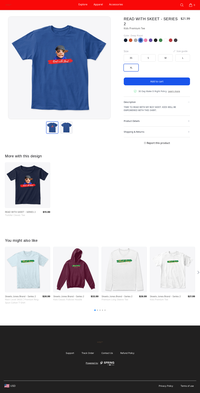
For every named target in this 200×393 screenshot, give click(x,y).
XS (131, 57)
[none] (180, 51)
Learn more (174, 91)
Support (70, 353)
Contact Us (107, 353)
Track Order (88, 353)
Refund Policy (127, 353)
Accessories (116, 4)
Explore (82, 4)
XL (131, 67)
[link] (27, 185)
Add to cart (156, 81)
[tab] (52, 127)
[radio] (131, 58)
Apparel (98, 4)
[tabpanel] (59, 67)
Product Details (132, 120)
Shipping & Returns (134, 131)
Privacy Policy (166, 386)
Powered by (92, 363)
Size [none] (126, 51)
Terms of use (187, 386)
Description (130, 102)
